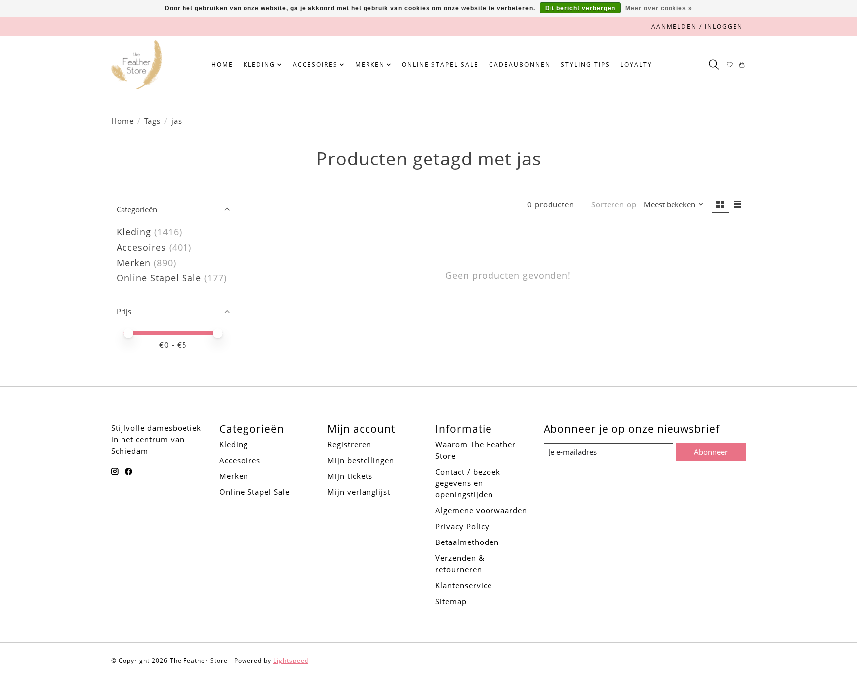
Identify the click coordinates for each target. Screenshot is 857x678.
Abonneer (711, 452)
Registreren (349, 444)
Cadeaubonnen (520, 64)
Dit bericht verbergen (580, 8)
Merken (134, 263)
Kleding (134, 232)
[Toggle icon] (713, 64)
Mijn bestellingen (360, 460)
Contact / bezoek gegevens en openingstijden (467, 483)
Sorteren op (614, 204)
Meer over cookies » (658, 8)
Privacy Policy (462, 526)
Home (222, 64)
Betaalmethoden (467, 542)
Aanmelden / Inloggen (697, 26)
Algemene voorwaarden (481, 510)
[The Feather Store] (136, 64)
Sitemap (451, 601)
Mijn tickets (349, 476)
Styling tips (585, 64)
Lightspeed (290, 660)
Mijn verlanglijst (358, 492)
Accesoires (141, 247)
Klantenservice (463, 585)
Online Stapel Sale (440, 64)
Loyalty (636, 64)
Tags (152, 121)
